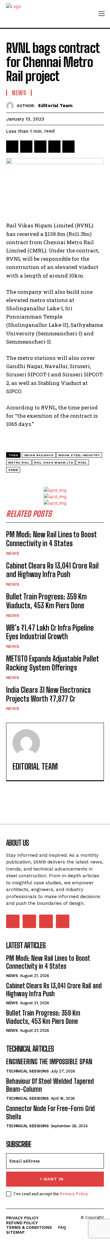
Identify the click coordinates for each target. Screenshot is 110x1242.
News (19, 93)
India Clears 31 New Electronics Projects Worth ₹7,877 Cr (48, 694)
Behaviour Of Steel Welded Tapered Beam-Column (50, 1085)
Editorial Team (55, 105)
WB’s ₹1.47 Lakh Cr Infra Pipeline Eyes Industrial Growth (50, 632)
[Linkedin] (68, 146)
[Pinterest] (40, 146)
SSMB (13, 470)
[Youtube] (62, 921)
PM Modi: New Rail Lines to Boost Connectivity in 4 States (51, 539)
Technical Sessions (27, 1071)
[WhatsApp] (54, 146)
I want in (52, 1179)
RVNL (82, 462)
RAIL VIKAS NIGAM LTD (53, 462)
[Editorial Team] (11, 106)
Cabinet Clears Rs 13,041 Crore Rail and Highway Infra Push (52, 570)
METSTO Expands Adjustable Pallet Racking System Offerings (52, 663)
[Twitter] (26, 146)
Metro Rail (18, 462)
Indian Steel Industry (79, 455)
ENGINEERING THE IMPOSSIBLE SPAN (49, 1061)
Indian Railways (38, 455)
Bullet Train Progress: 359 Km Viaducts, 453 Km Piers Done (46, 601)
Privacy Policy (74, 1193)
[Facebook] (12, 146)
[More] (82, 146)
